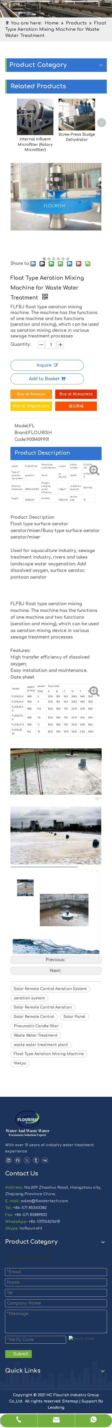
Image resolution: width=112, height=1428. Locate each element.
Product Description (42, 453)
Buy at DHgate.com (31, 406)
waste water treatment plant (41, 1045)
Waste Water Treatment (36, 1035)
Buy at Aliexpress (76, 394)
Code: (20, 439)
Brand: (21, 432)
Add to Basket (44, 379)
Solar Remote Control (34, 1017)
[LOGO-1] (27, 1124)
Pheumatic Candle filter (36, 1026)
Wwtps (20, 1063)
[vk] (45, 1160)
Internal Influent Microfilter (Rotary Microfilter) (35, 144)
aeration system (29, 998)
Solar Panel (74, 1017)
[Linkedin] (8, 1160)
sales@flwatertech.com (44, 1201)
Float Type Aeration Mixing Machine (49, 1054)
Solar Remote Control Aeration (43, 1007)
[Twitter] (26, 1160)
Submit (20, 1354)
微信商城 (76, 406)
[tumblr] (36, 1160)
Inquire (43, 365)
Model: (21, 426)
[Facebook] (17, 1160)
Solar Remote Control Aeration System (50, 989)
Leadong (56, 1408)
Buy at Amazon (31, 394)
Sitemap (70, 1401)
